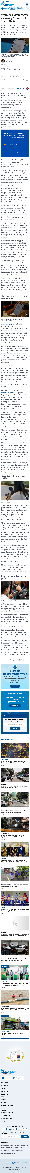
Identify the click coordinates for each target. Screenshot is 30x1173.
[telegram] (17, 76)
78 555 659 (19, 1150)
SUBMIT (15, 728)
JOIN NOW (15, 705)
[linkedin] (13, 76)
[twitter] (10, 76)
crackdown (6, 465)
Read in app (5, 1)
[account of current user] (25, 8)
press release (8, 324)
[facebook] (8, 76)
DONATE (15, 686)
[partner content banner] (15, 143)
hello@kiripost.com (8, 1154)
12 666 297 (10, 1150)
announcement (6, 393)
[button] (20, 79)
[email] (19, 76)
